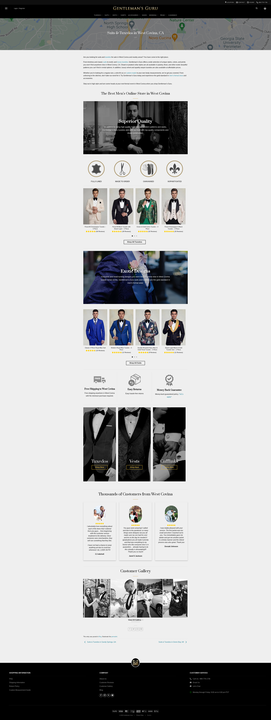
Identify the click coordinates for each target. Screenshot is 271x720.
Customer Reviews (107, 682)
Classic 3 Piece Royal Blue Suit (95, 348)
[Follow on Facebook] (101, 695)
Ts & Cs (149, 715)
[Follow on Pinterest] (112, 695)
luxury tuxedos (122, 62)
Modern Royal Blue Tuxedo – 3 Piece (121, 349)
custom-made (131, 73)
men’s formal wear (176, 75)
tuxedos (108, 57)
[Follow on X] (108, 695)
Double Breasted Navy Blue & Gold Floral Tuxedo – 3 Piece (147, 349)
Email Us (196, 682)
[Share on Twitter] (133, 629)
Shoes (144, 15)
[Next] (188, 207)
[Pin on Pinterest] (141, 629)
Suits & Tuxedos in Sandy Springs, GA (101, 642)
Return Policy (14, 686)
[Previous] (81, 207)
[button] (6, 8)
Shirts (123, 15)
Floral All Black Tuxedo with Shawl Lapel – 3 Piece (121, 228)
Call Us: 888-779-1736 (201, 679)
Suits (107, 15)
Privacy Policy (140, 715)
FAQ (11, 679)
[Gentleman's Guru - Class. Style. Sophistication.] (136, 8)
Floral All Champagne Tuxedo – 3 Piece (95, 228)
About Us (103, 679)
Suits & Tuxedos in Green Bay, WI (171, 642)
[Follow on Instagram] (104, 695)
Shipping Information (17, 682)
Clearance (172, 15)
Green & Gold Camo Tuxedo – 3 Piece (147, 228)
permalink (114, 636)
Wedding (152, 15)
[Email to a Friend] (137, 629)
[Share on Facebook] (129, 629)
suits (105, 62)
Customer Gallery (106, 686)
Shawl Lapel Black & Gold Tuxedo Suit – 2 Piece (173, 349)
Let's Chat (196, 686)
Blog (135, 29)
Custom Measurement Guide (20, 690)
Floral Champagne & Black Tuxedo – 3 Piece (174, 228)
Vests (115, 15)
